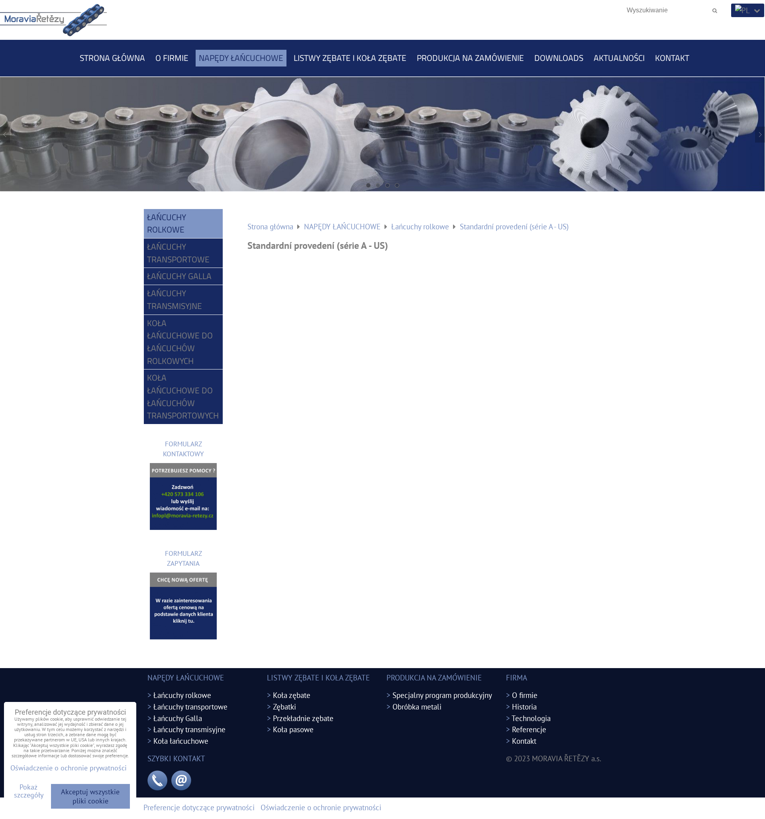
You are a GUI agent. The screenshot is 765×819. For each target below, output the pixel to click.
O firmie (171, 57)
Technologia (531, 718)
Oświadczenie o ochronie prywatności (321, 807)
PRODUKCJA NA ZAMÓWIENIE (470, 57)
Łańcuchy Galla (179, 276)
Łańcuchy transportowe (178, 253)
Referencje (529, 729)
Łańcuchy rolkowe (166, 223)
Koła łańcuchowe (180, 741)
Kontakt (672, 57)
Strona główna (112, 57)
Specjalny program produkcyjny (442, 695)
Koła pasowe (293, 729)
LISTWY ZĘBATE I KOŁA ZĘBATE (350, 57)
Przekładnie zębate (303, 718)
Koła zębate (291, 695)
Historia (524, 706)
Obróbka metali (416, 706)
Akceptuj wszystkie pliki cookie (90, 796)
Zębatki (284, 706)
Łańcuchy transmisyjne (174, 299)
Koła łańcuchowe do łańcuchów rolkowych (180, 342)
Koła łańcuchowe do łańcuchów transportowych (183, 396)
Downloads (558, 57)
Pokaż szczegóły (28, 791)
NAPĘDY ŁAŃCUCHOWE (241, 57)
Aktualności (619, 57)
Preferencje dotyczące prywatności (199, 807)
